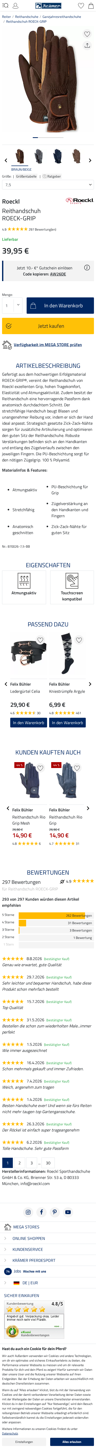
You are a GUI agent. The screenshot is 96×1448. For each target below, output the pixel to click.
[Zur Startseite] (48, 5)
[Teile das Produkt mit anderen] (87, 45)
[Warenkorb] (91, 5)
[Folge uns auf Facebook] (41, 1212)
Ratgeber (54, 176)
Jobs (26, 1271)
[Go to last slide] (6, 684)
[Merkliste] (81, 5)
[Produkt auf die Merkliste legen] (87, 34)
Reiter (6, 16)
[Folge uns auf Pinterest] (55, 1212)
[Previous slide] (6, 160)
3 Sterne (8, 929)
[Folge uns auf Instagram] (28, 1212)
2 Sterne (8, 937)
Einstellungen (24, 1441)
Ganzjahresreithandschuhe (61, 16)
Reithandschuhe (26, 16)
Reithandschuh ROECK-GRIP (26, 21)
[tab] (35, 137)
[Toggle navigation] (5, 5)
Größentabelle (26, 176)
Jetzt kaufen (51, 326)
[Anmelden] (15, 5)
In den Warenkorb (28, 723)
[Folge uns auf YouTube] (68, 1212)
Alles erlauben (71, 1441)
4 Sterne (8, 922)
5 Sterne (8, 914)
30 (48, 1163)
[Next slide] (90, 160)
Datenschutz (10, 1433)
